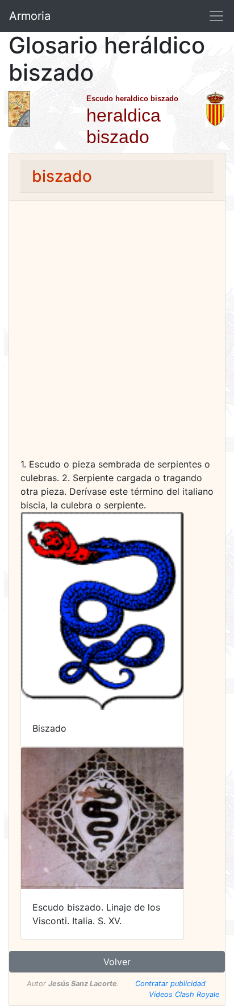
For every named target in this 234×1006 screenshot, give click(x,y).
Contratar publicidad (170, 983)
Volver (117, 961)
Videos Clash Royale (184, 994)
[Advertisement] (117, 335)
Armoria (30, 16)
